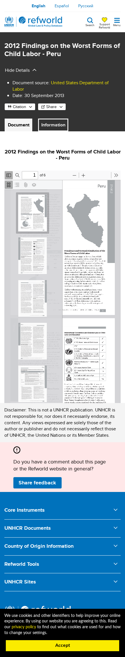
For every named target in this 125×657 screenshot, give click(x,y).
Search (89, 24)
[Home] (33, 21)
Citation (19, 107)
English (38, 6)
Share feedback (37, 482)
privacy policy (24, 627)
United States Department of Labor (60, 85)
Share (51, 107)
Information (53, 124)
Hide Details (17, 70)
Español (62, 6)
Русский (85, 6)
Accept (62, 645)
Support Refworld (104, 25)
